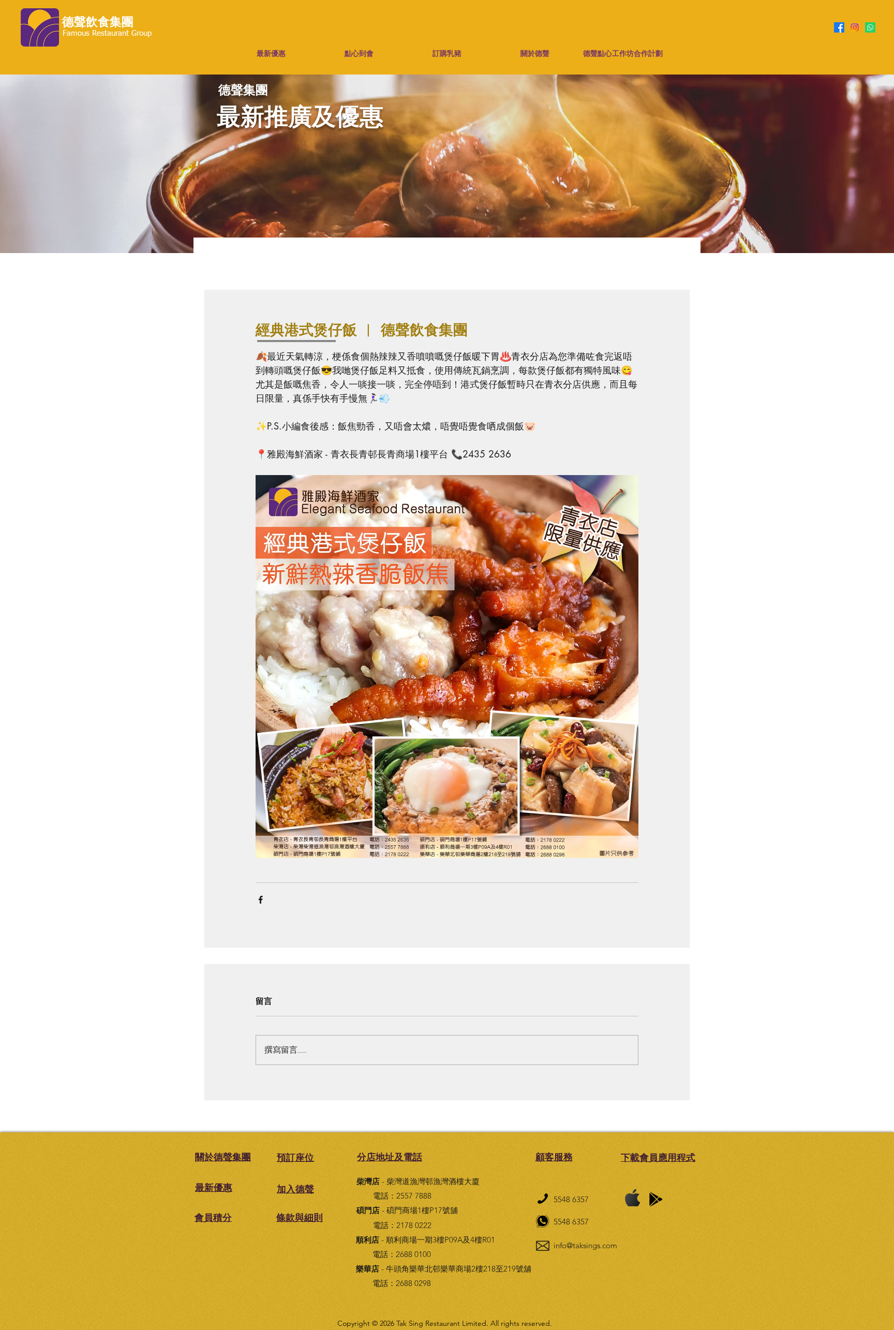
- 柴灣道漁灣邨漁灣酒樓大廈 (418, 1181)
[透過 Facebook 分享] (260, 900)
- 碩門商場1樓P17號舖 (407, 1210)
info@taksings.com (585, 1245)
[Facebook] (839, 27)
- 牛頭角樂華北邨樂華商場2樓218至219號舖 (443, 1269)
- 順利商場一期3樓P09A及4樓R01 (425, 1240)
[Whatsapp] (870, 27)
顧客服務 (554, 1156)
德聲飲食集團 (97, 22)
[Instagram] (855, 27)
